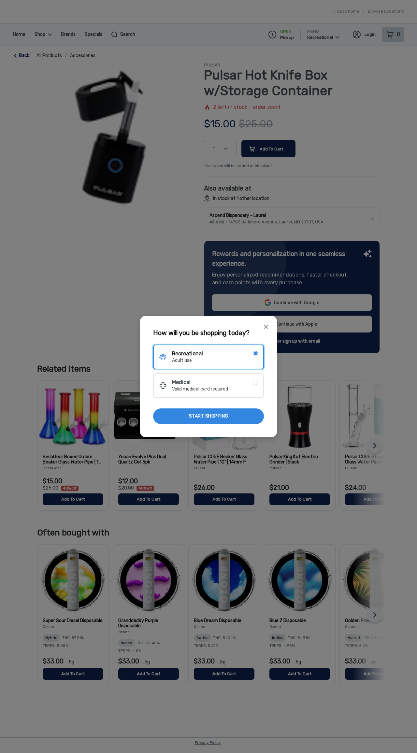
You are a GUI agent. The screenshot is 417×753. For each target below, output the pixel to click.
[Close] (266, 327)
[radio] (208, 357)
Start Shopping (208, 416)
